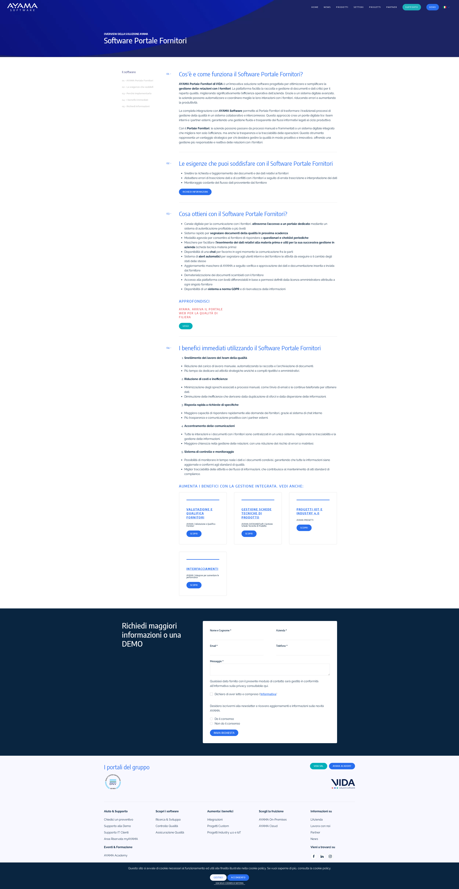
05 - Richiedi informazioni (136, 106)
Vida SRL (318, 766)
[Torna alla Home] (22, 7)
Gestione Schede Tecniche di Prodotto (257, 513)
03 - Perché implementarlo (137, 93)
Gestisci (218, 877)
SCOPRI (194, 533)
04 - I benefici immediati (135, 100)
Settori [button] (359, 7)
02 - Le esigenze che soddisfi (137, 87)
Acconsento (238, 877)
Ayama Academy (342, 766)
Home (314, 7)
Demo (432, 7)
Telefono (282, 645)
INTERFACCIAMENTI (202, 569)
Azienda (281, 630)
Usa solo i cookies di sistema (229, 883)
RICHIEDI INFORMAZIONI (195, 191)
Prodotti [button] (342, 7)
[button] (447, 6)
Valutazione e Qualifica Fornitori (199, 513)
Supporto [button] (411, 7)
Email (214, 645)
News (327, 7)
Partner (391, 7)
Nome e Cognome (220, 630)
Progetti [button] (375, 7)
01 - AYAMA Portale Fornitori (137, 80)
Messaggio (217, 661)
